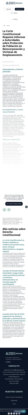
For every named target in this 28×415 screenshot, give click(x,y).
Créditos (8, 362)
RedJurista (14, 400)
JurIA (14, 404)
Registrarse (19, 9)
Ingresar (8, 9)
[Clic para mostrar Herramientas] (26, 207)
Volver (8, 25)
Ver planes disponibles (14, 204)
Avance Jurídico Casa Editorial (14, 397)
